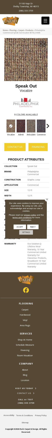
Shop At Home (25, 339)
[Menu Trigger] (45, 20)
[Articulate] (31, 126)
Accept (20, 227)
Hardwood (25, 314)
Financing (25, 350)
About (25, 369)
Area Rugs (25, 325)
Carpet (21, 30)
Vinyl (25, 320)
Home (5, 30)
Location (25, 380)
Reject (33, 227)
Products (29, 30)
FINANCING (38, 146)
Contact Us (15, 146)
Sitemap (25, 423)
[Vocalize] (11, 126)
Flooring (13, 30)
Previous (4, 124)
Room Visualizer (25, 355)
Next (47, 124)
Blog (25, 374)
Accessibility (8, 415)
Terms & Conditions (24, 416)
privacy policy (30, 215)
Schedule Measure (25, 344)
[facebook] (26, 290)
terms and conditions (22, 217)
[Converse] (41, 126)
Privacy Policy (41, 416)
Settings (26, 232)
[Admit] (21, 126)
